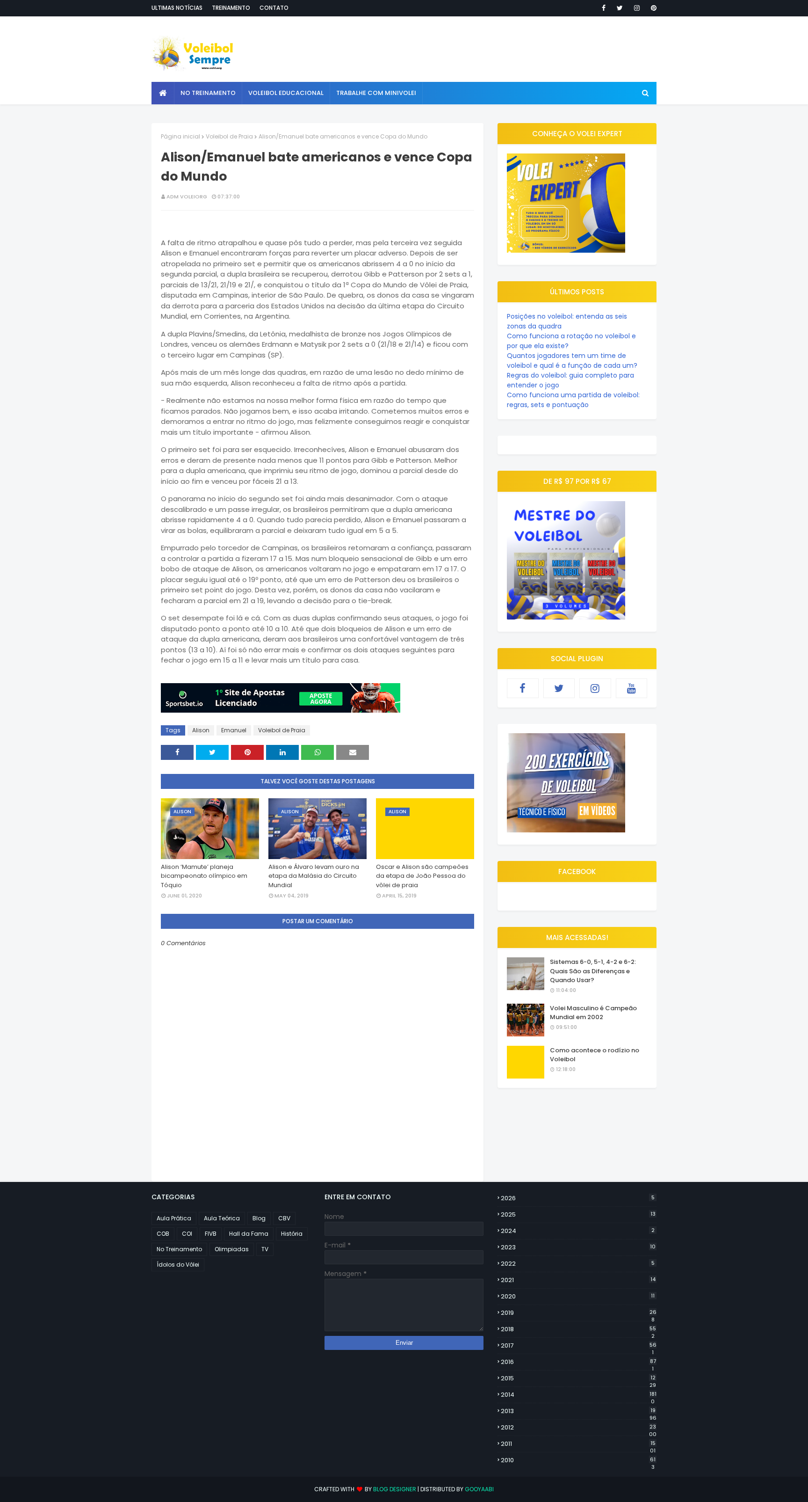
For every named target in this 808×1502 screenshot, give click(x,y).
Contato (274, 8)
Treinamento (231, 8)
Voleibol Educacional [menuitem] (286, 92)
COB (163, 1234)
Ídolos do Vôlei (178, 1265)
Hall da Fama (248, 1234)
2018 (578, 1329)
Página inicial (180, 136)
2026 (578, 1198)
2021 (578, 1280)
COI (187, 1234)
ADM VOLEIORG (186, 196)
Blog (259, 1218)
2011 (578, 1444)
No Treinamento (179, 1249)
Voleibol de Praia (229, 136)
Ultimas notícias (177, 8)
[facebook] (604, 8)
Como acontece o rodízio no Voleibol (594, 1055)
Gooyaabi (479, 1489)
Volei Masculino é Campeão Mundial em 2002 (593, 1013)
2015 (578, 1378)
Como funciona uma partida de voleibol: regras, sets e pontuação (573, 399)
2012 (578, 1427)
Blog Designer (394, 1489)
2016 (578, 1362)
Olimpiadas (232, 1249)
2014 (578, 1395)
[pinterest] (652, 8)
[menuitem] (163, 93)
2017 (578, 1345)
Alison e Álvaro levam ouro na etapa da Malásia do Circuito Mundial (313, 876)
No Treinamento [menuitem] (208, 92)
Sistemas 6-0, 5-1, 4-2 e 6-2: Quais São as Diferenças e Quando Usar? (593, 970)
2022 (578, 1263)
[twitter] (619, 8)
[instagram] (637, 8)
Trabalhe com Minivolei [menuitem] (376, 92)
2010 (578, 1460)
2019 (578, 1313)
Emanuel (233, 730)
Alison (200, 730)
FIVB (210, 1234)
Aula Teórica (222, 1218)
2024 (578, 1230)
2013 (578, 1411)
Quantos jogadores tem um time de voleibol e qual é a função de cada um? (572, 360)
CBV (284, 1218)
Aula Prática (174, 1218)
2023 (578, 1247)
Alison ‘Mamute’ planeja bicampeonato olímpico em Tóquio (204, 876)
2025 (578, 1214)
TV (264, 1249)
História (292, 1234)
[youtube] (632, 688)
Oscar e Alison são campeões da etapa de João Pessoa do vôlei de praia (422, 876)
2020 (578, 1296)
